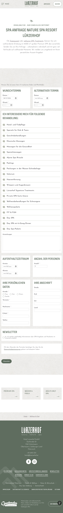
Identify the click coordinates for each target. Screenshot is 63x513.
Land (36, 307)
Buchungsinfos (21, 471)
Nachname (7, 306)
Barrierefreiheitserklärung (42, 489)
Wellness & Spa (34, 416)
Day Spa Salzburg (25, 486)
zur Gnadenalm (55, 504)
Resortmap (8, 471)
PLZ (35, 294)
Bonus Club (29, 475)
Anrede (6, 291)
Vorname (6, 300)
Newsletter (54, 471)
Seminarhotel (39, 486)
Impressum (6, 489)
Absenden (6, 361)
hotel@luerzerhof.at (31, 455)
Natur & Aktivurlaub (47, 483)
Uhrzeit (6, 102)
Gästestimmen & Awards (38, 471)
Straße (36, 287)
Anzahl (37, 263)
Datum (5, 95)
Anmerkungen (7, 234)
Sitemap (57, 489)
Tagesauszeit (14, 41)
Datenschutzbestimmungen (12, 349)
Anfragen (47, 4)
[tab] (31, 124)
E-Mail (5, 313)
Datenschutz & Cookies (21, 489)
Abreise (5, 270)
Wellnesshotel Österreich (13, 483)
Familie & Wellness (31, 483)
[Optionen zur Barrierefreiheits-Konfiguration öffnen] (59, 503)
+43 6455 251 (31, 453)
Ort (35, 301)
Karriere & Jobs (42, 475)
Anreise (5, 263)
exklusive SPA (33, 41)
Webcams (18, 475)
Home (25, 416)
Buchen (57, 4)
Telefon (5, 320)
